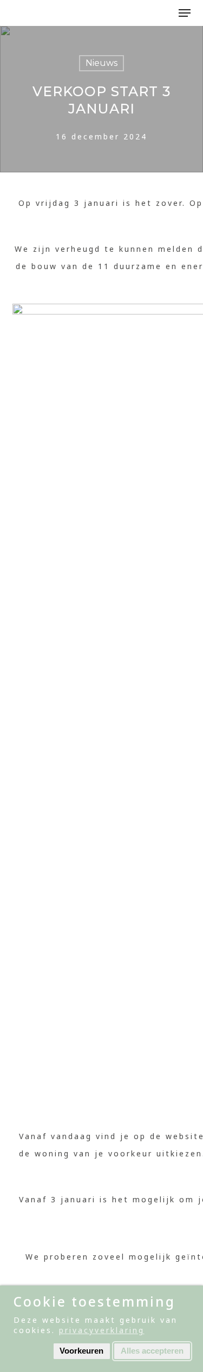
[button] (185, 13)
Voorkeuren (81, 1351)
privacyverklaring (102, 1330)
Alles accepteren (152, 1351)
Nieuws (101, 63)
